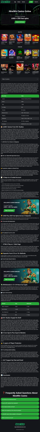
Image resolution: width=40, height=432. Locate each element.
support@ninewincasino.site (20, 426)
